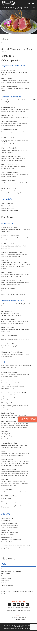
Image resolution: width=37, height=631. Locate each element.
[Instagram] (14, 604)
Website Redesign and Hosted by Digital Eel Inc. (18, 628)
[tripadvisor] (18, 604)
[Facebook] (9, 604)
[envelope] (27, 604)
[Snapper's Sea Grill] (8, 3)
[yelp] (22, 604)
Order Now (28, 419)
